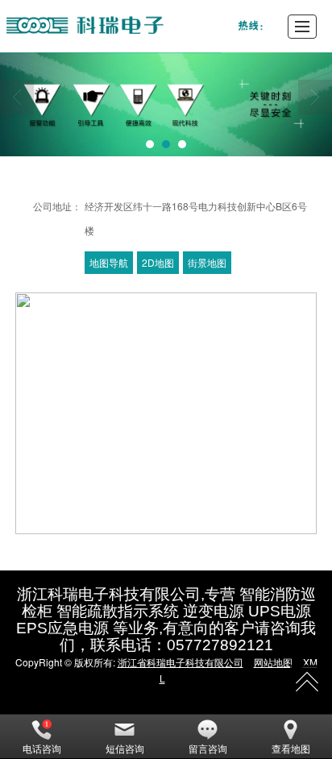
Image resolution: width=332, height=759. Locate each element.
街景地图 (207, 262)
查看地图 (291, 748)
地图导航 (108, 262)
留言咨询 (208, 748)
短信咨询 (125, 748)
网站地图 (273, 662)
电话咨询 (42, 748)
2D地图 (158, 262)
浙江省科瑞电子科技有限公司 (180, 662)
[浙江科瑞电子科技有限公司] (133, 26)
